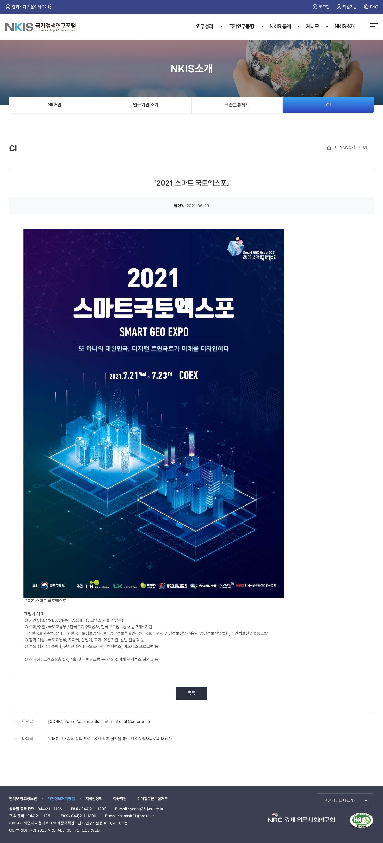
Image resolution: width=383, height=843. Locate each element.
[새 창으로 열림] (301, 817)
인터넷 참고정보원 (23, 798)
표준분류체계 (237, 104)
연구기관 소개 (146, 104)
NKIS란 (55, 104)
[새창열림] (361, 821)
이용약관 (120, 798)
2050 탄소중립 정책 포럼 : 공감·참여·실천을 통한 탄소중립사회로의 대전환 (110, 738)
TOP (347, 800)
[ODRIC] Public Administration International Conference (99, 721)
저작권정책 (93, 798)
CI (328, 104)
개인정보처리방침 (61, 798)
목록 (191, 693)
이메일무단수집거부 (152, 798)
